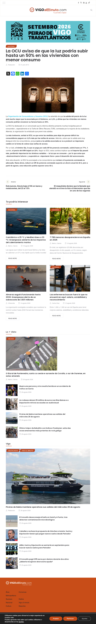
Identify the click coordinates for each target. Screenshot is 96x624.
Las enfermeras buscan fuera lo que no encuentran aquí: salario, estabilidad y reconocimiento (68, 297)
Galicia (11, 339)
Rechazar (70, 618)
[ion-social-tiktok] (89, 3)
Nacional (11, 46)
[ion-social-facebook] (78, 3)
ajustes (21, 622)
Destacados (13, 451)
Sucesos (9, 599)
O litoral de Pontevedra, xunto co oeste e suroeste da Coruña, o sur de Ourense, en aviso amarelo (45, 374)
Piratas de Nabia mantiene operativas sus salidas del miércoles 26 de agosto (43, 507)
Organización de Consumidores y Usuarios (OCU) (28, 116)
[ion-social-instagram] (84, 3)
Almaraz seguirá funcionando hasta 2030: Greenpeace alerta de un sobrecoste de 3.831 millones (23, 297)
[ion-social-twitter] (81, 3)
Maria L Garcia (12, 246)
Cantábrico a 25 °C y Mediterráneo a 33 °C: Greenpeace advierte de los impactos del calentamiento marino (26, 240)
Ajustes (84, 618)
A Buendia (11, 303)
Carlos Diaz (55, 303)
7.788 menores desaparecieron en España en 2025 (70, 238)
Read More (12, 258)
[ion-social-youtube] (86, 3)
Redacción (11, 65)
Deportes (22, 606)
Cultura (8, 606)
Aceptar (56, 618)
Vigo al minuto (27, 451)
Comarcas (22, 592)
